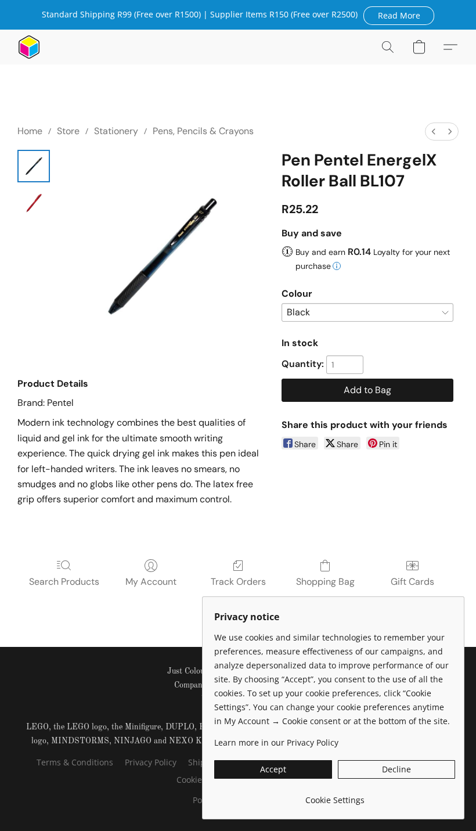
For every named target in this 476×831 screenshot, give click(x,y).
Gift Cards (412, 581)
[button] (398, 15)
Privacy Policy (150, 762)
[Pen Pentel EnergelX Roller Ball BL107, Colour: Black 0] (33, 166)
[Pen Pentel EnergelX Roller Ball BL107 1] (33, 203)
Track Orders (238, 581)
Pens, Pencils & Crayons (203, 131)
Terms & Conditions (75, 762)
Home (29, 131)
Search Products (64, 581)
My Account (150, 581)
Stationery (116, 131)
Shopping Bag (325, 581)
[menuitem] (433, 131)
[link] (334, 796)
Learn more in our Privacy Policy (276, 742)
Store (68, 131)
